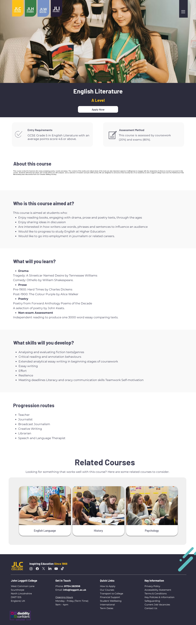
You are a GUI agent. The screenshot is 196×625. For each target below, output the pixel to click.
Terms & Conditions (156, 593)
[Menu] (183, 12)
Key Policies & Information (159, 597)
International (107, 604)
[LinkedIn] (50, 569)
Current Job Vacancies (157, 604)
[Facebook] (37, 569)
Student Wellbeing (110, 600)
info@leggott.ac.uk (74, 589)
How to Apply (107, 586)
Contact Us (151, 608)
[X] (43, 569)
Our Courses (107, 589)
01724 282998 (72, 586)
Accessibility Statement (158, 589)
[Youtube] (56, 569)
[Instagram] (31, 569)
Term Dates (106, 608)
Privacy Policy (152, 586)
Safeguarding (152, 600)
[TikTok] (62, 569)
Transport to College (111, 593)
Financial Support (110, 597)
